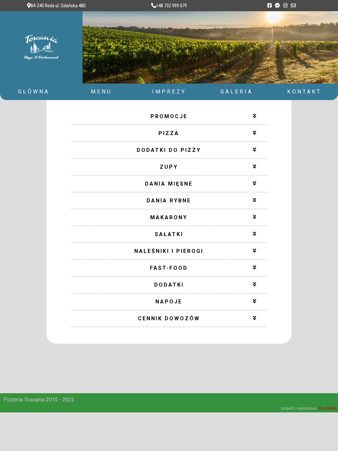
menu (101, 91)
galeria (236, 91)
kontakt (304, 91)
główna (34, 91)
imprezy (169, 91)
